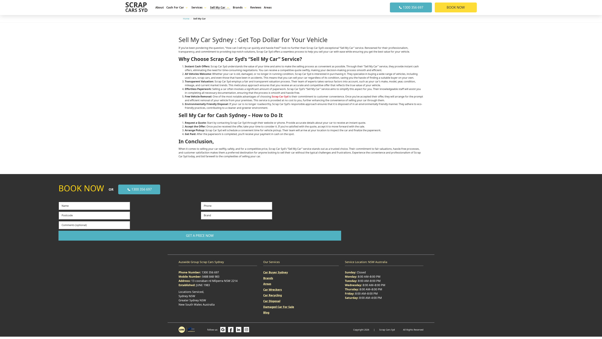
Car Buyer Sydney (275, 272)
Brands (238, 7)
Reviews (255, 7)
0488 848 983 (210, 276)
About (159, 7)
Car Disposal (271, 301)
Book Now (456, 7)
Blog (266, 312)
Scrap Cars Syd (387, 329)
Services (197, 7)
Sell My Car (217, 7)
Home (186, 18)
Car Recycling (272, 295)
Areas (268, 7)
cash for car (175, 7)
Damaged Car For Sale (278, 307)
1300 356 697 (412, 7)
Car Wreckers (272, 289)
